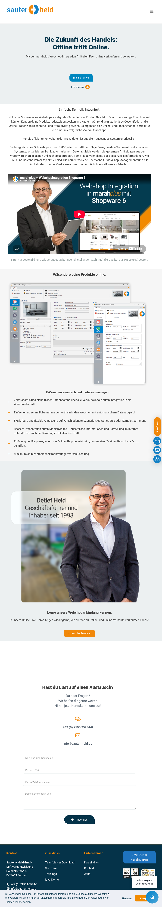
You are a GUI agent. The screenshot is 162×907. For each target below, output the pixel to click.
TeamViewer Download (60, 862)
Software (51, 868)
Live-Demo (52, 879)
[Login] (157, 459)
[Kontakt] (157, 450)
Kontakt (89, 868)
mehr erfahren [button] (23, 902)
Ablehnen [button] (127, 898)
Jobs (87, 873)
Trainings (51, 873)
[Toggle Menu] (151, 11)
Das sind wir (91, 862)
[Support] (157, 441)
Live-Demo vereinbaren (139, 857)
